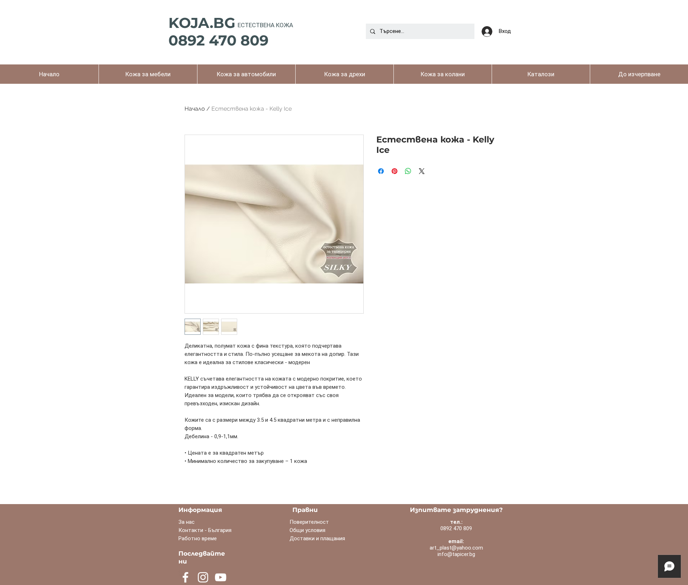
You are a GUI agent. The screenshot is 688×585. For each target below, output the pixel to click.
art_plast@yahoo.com (456, 548)
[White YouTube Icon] (221, 577)
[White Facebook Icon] (185, 577)
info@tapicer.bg (456, 554)
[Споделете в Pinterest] (394, 171)
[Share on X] (421, 171)
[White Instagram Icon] (203, 577)
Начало (195, 108)
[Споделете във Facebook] (381, 171)
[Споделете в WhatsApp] (408, 171)
